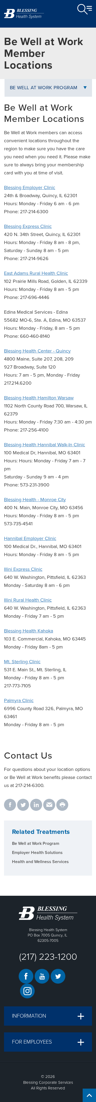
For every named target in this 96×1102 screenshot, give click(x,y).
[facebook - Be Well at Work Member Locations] (10, 805)
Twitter (58, 976)
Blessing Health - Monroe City (35, 500)
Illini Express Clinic (23, 569)
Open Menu (84, 9)
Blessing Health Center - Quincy (37, 351)
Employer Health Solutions (37, 852)
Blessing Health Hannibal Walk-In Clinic (44, 445)
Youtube (42, 976)
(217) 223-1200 (48, 956)
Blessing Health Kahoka (28, 631)
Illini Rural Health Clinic (28, 600)
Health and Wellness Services (40, 861)
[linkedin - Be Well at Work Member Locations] (36, 805)
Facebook (26, 976)
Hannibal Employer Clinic (30, 538)
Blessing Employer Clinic (29, 187)
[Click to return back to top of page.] (89, 1095)
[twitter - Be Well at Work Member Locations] (23, 805)
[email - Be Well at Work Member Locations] (49, 805)
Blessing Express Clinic (28, 226)
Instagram (27, 991)
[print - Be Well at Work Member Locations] (62, 805)
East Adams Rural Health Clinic (36, 273)
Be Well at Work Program (43, 88)
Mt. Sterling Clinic (22, 662)
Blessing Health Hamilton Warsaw (39, 398)
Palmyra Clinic (19, 700)
